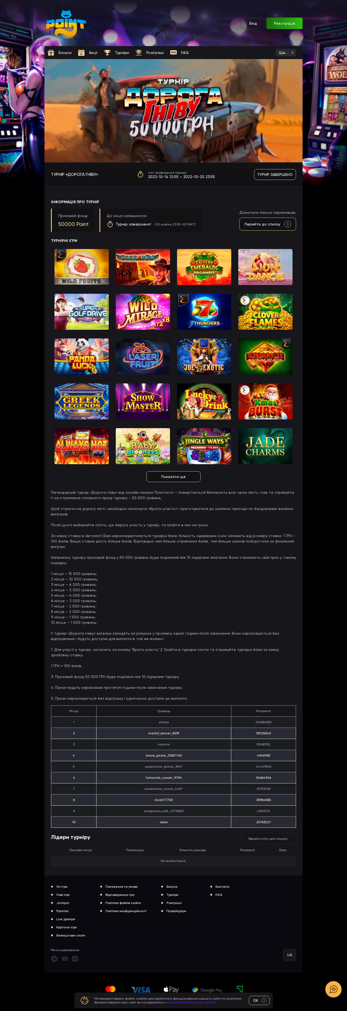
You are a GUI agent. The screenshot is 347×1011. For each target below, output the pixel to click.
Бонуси (172, 887)
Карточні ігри (66, 927)
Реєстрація (284, 23)
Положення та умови (121, 887)
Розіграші (174, 903)
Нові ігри (63, 895)
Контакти (222, 887)
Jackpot (62, 903)
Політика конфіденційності (125, 911)
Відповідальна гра (119, 895)
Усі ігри (62, 887)
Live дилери (65, 919)
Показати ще (173, 476)
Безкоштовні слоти (70, 935)
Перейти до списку (262, 224)
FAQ (219, 895)
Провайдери (176, 911)
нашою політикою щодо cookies (191, 1002)
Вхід (253, 23)
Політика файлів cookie (123, 903)
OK (255, 1001)
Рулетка (62, 911)
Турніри (172, 895)
